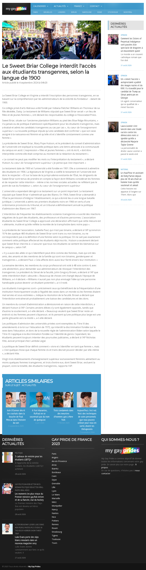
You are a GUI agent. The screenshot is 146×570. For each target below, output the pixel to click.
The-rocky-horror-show (25, 530)
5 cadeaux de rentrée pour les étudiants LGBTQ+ (28, 458)
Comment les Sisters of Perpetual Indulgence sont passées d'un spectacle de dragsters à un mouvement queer (132, 44)
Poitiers (55, 520)
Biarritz (55, 468)
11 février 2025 (63, 423)
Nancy (55, 509)
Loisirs (32, 524)
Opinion (124, 35)
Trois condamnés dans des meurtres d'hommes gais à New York (63, 414)
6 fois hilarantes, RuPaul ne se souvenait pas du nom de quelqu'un (39, 414)
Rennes (55, 524)
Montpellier (57, 505)
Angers (55, 457)
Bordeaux (56, 472)
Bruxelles (48, 12)
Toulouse (56, 539)
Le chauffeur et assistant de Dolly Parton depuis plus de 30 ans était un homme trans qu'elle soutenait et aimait (132, 179)
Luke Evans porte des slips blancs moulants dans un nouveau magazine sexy (27, 540)
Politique (19, 453)
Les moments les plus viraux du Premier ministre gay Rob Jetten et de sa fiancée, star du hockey (29, 497)
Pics (32, 527)
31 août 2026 (126, 65)
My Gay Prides (34, 566)
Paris (35, 12)
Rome (99, 12)
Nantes (55, 513)
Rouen (55, 528)
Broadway (24, 524)
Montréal (128, 12)
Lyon (54, 491)
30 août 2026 (126, 200)
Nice (54, 517)
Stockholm (113, 12)
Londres (61, 12)
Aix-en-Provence (59, 461)
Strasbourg (57, 531)
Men (16, 527)
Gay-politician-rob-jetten (25, 484)
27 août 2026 (20, 558)
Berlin (74, 12)
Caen (54, 476)
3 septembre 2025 (16, 426)
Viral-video (24, 490)
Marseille (56, 498)
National (124, 169)
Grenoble (56, 483)
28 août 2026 (20, 474)
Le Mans (56, 494)
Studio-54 (38, 527)
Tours (54, 543)
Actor (17, 524)
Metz (54, 502)
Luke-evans (39, 524)
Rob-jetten (34, 487)
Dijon (54, 479)
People (21, 527)
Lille (53, 487)
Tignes (55, 535)
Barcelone (87, 12)
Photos (27, 527)
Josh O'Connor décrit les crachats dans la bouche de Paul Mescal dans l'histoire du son (16, 416)
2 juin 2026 (39, 423)
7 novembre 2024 (87, 432)
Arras (54, 465)
